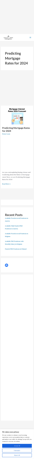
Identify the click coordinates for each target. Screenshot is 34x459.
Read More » (6, 184)
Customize (17, 450)
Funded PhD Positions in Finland (16, 249)
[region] (17, 444)
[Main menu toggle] (30, 37)
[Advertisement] (17, 17)
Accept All (17, 446)
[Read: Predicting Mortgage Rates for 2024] (17, 116)
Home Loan (6, 134)
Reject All (17, 455)
